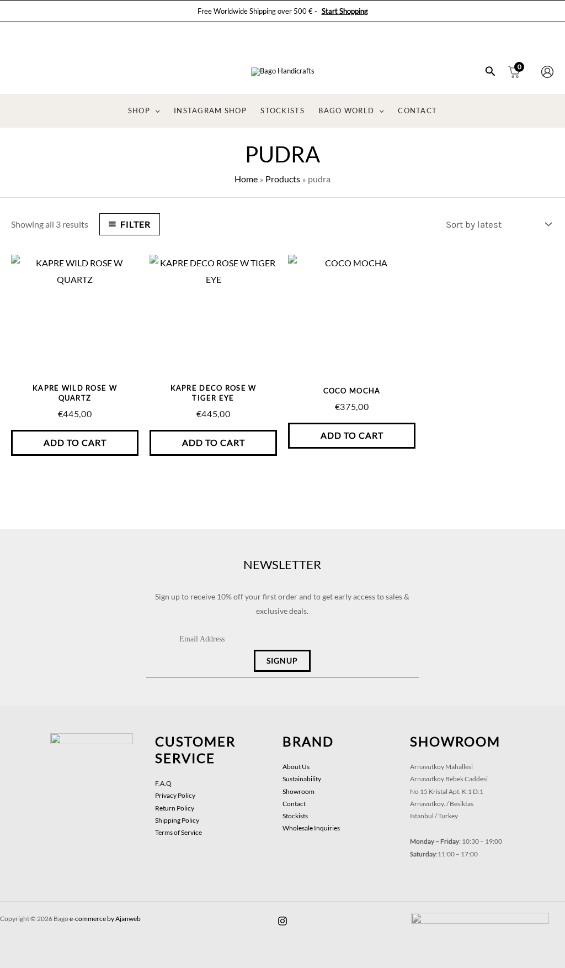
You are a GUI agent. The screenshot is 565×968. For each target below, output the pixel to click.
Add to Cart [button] (75, 442)
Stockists (295, 816)
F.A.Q (163, 783)
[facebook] (282, 921)
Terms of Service (178, 832)
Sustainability (301, 779)
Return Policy (174, 808)
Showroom (298, 791)
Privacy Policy (175, 795)
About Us (296, 766)
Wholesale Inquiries (311, 828)
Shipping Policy (177, 820)
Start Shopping (345, 11)
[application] (155, 111)
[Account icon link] (547, 71)
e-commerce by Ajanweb (105, 918)
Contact (294, 803)
